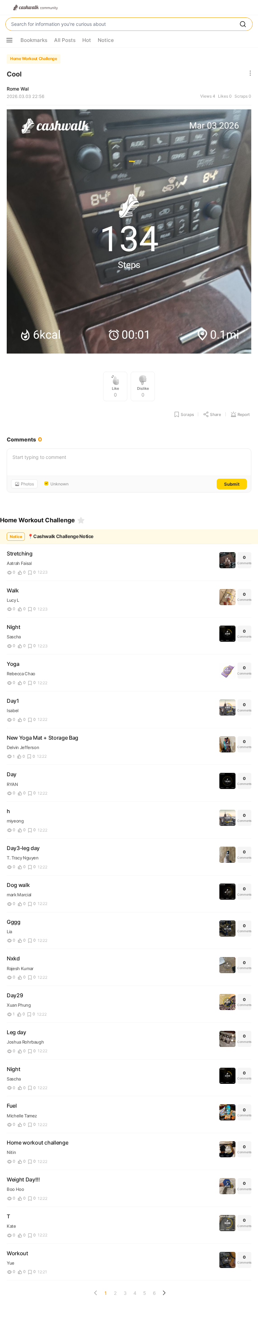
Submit (232, 484)
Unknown (59, 484)
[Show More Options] (9, 40)
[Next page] (164, 1293)
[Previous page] (96, 1293)
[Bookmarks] (81, 520)
